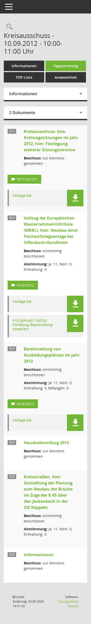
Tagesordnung (66, 65)
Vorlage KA (22, 196)
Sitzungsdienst (68, 603)
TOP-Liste (24, 77)
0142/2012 (25, 285)
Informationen (24, 65)
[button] (75, 198)
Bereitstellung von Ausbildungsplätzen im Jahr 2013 (52, 355)
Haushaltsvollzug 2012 (46, 442)
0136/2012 (25, 403)
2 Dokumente (22, 112)
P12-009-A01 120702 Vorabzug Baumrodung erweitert (33, 325)
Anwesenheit (66, 77)
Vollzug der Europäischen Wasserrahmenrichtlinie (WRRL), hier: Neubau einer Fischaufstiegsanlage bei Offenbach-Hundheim (51, 230)
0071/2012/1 (27, 179)
